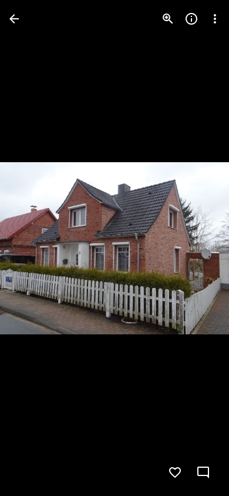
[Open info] (191, 19)
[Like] (175, 472)
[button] (32, 248)
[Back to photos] (14, 19)
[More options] (215, 19)
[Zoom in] (168, 19)
